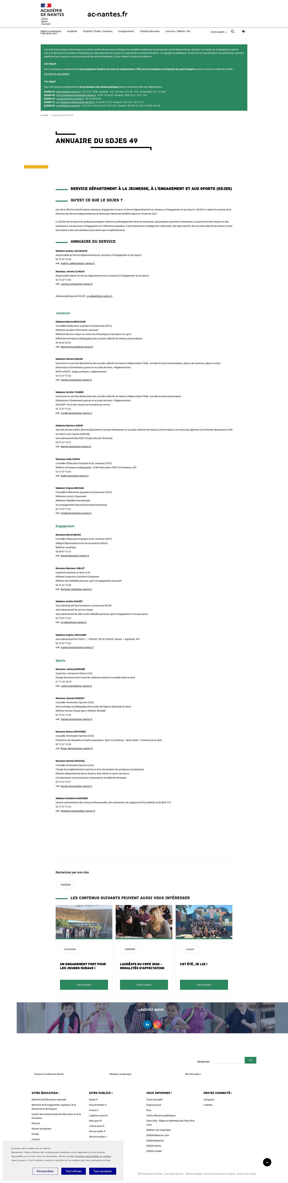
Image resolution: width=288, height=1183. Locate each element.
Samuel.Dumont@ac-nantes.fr (76, 719)
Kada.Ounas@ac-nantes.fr (75, 475)
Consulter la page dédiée (56, 73)
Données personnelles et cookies (93, 1156)
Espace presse (153, 1104)
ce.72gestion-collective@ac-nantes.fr (75, 102)
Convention (70, 949)
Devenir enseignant (41, 1128)
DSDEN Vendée (154, 1151)
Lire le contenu (84, 984)
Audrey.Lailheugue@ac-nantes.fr (78, 263)
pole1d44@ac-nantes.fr (68, 91)
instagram (157, 1024)
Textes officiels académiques (161, 1115)
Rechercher (204, 1061)
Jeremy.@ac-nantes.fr (76, 685)
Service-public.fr (97, 1131)
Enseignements (126, 31)
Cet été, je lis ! (193, 964)
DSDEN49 (66, 884)
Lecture (190, 949)
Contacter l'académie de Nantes (49, 1073)
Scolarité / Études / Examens (97, 31)
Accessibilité (243, 31)
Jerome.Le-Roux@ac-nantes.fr (77, 283)
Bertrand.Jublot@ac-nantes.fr (76, 589)
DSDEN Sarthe (153, 1145)
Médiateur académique (120, 1073)
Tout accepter (102, 1171)
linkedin (147, 1024)
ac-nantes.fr (107, 14)
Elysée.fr (93, 1099)
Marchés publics (193, 1073)
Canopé (36, 1139)
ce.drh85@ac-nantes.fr (68, 105)
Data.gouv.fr (95, 1120)
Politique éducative (150, 31)
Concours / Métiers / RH (177, 31)
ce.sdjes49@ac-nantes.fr (99, 296)
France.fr (93, 1110)
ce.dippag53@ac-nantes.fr (70, 98)
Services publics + (98, 1136)
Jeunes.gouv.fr (96, 1125)
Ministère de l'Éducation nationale (49, 1099)
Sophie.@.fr (77, 647)
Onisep (35, 1133)
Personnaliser (45, 1171)
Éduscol (36, 1123)
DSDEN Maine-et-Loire (157, 1135)
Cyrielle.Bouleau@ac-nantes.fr (76, 413)
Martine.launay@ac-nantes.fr (76, 446)
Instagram (209, 1099)
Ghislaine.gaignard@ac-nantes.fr (78, 810)
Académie (72, 31)
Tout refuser (74, 1171)
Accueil (44, 115)
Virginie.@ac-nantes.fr (76, 513)
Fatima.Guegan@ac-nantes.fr (76, 379)
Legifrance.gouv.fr (98, 1115)
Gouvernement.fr (98, 1104)
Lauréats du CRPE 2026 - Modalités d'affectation (142, 966)
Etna (148, 1110)
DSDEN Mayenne (155, 1140)
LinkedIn (208, 1104)
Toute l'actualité (154, 1099)
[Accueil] (57, 14)
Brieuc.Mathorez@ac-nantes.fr (77, 748)
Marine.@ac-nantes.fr (77, 346)
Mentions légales (194, 1173)
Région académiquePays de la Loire (51, 32)
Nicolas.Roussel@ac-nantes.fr (76, 786)
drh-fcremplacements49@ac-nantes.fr (76, 95)
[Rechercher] (233, 32)
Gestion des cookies (246, 1173)
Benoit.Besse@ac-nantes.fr (75, 555)
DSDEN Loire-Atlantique (158, 1129)
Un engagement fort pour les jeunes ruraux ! (83, 966)
